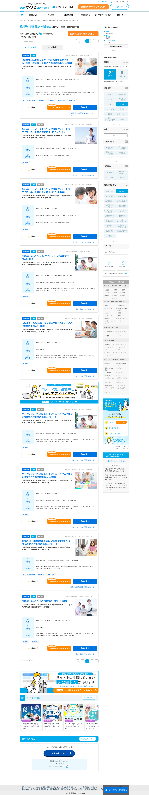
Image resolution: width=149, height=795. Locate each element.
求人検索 (50, 14)
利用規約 (86, 787)
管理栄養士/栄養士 (91, 789)
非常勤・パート (110, 177)
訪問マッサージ (122, 114)
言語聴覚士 (44, 789)
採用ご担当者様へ (103, 1)
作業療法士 (34, 789)
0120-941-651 (63, 7)
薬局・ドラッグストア (110, 119)
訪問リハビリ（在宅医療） (122, 99)
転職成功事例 (68, 14)
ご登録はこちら (121, 422)
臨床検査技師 (54, 789)
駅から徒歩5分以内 (122, 148)
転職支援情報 (85, 14)
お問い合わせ (95, 787)
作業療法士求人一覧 (56, 20)
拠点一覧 (120, 14)
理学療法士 (25, 789)
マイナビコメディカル (26, 20)
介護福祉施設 (122, 94)
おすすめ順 (32, 47)
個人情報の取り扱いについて (71, 787)
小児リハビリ (109, 109)
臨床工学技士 (65, 789)
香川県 (66, 20)
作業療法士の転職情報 (41, 20)
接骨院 (110, 114)
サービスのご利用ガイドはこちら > (120, 446)
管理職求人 (109, 148)
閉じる (115, 124)
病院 (109, 94)
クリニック (109, 99)
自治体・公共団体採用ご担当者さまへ (47, 787)
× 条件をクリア (116, 50)
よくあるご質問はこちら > (122, 448)
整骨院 (122, 109)
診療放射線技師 (77, 789)
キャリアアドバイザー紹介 (103, 14)
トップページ (22, 14)
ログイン (119, 7)
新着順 (54, 47)
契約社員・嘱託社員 (122, 172)
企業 (109, 104)
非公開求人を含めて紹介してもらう (83, 34)
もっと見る (115, 161)
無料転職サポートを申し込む (93, 7)
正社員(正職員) (109, 172)
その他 (122, 119)
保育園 (122, 104)
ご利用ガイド (33, 14)
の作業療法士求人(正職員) (44, 601)
